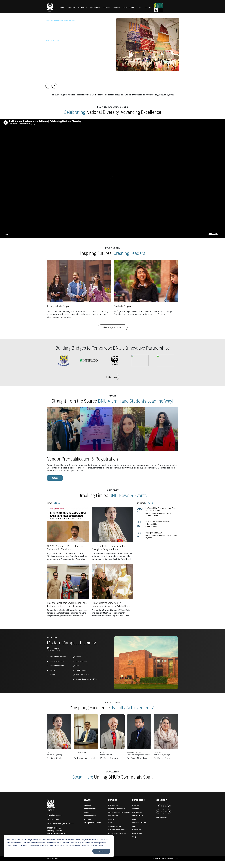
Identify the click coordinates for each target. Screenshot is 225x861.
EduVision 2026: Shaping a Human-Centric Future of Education (161, 509)
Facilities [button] (106, 7)
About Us (87, 805)
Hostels (53, 674)
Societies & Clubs (82, 674)
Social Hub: (82, 777)
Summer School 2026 (116, 830)
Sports (78, 657)
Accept (101, 851)
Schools (71, 7)
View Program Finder (112, 327)
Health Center (81, 670)
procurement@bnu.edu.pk (71, 470)
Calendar (136, 805)
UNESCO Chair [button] (128, 7)
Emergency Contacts (92, 823)
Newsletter (136, 830)
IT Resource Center (57, 666)
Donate (148, 7)
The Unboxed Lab (114, 826)
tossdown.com (171, 858)
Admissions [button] (82, 7)
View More (112, 377)
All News (57, 503)
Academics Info (90, 816)
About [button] (62, 7)
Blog (134, 837)
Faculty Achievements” (133, 707)
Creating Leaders (129, 253)
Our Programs (54, 51)
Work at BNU (137, 833)
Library (52, 670)
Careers (116, 7)
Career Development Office (86, 679)
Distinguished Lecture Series (118, 812)
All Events (149, 503)
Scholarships (70, 51)
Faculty (111, 819)
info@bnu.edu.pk (54, 815)
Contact (87, 819)
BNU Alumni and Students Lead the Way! (135, 401)
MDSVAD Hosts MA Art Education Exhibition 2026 (158, 522)
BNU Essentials (81, 661)
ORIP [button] (139, 7)
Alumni (86, 812)
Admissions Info (90, 809)
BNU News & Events (128, 495)
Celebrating (74, 112)
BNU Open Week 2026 (153, 533)
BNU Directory (161, 818)
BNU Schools (113, 805)
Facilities (135, 809)
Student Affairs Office (58, 657)
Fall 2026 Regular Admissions (60, 20)
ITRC (110, 823)
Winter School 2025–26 (117, 833)
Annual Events (137, 816)
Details (55, 478)
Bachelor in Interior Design (58, 44)
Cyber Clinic (113, 816)
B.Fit (77, 666)
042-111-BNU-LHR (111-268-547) (60, 823)
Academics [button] (95, 7)
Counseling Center (57, 661)
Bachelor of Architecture (57, 40)
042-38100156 (53, 819)
